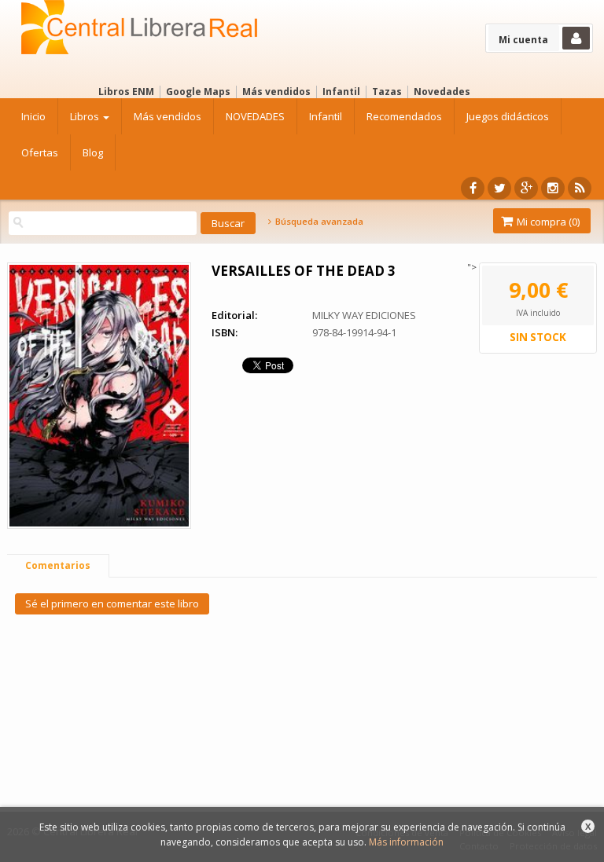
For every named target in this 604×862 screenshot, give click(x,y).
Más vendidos (276, 91)
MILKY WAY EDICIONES (364, 315)
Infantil (341, 91)
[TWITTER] (499, 188)
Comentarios (57, 565)
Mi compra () (547, 222)
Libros (85, 116)
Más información (406, 842)
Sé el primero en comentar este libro (112, 603)
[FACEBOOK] (472, 188)
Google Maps (198, 91)
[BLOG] (579, 188)
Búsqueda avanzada (318, 221)
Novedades (442, 91)
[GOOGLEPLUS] (526, 188)
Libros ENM (126, 91)
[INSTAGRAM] (553, 188)
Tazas (387, 91)
